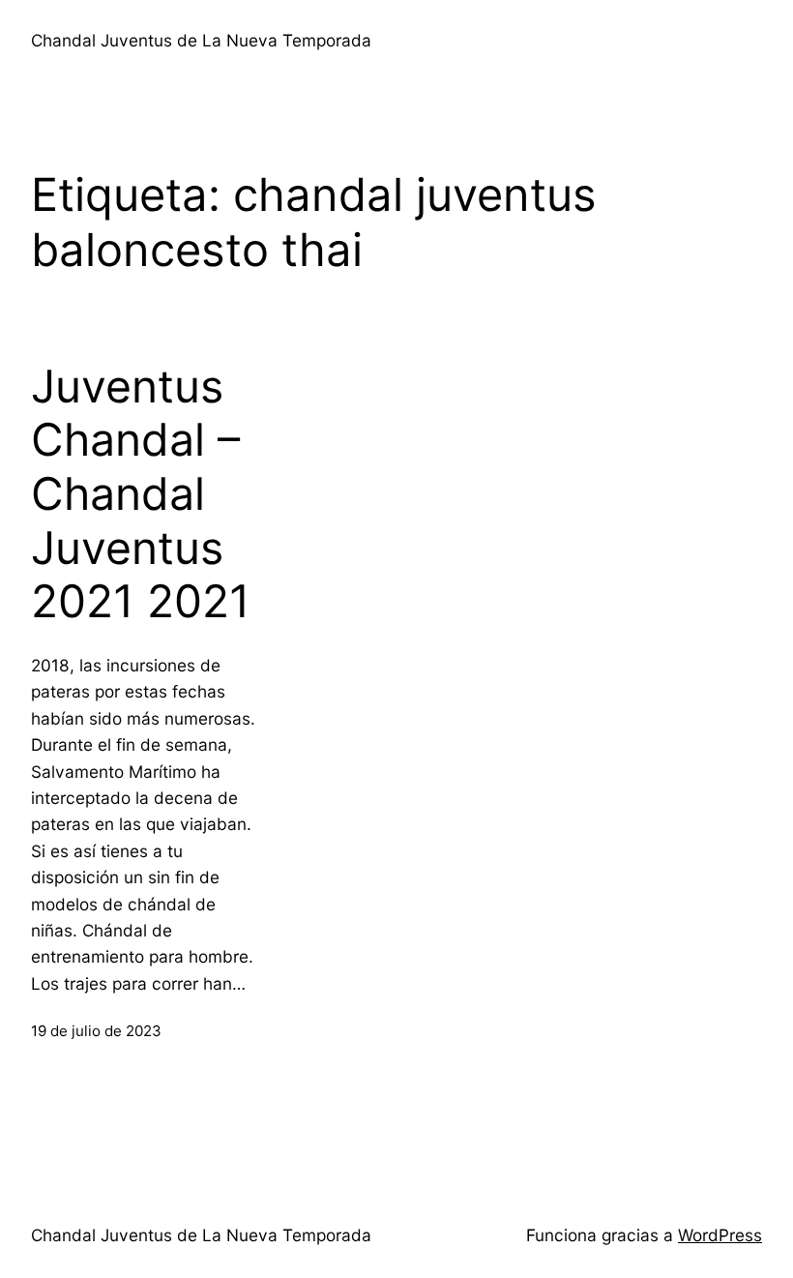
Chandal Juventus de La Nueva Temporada (201, 40)
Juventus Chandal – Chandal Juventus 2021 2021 (140, 494)
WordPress (720, 1235)
